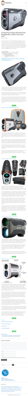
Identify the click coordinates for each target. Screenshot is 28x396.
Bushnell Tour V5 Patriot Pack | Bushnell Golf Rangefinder (12, 59)
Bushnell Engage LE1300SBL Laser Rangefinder (10, 55)
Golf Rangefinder (4, 334)
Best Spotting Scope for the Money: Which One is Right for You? (11, 335)
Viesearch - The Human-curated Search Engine (8, 380)
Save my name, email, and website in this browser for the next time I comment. (13, 357)
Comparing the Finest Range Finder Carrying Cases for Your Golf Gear (11, 390)
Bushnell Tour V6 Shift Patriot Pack (9, 107)
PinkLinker (2, 377)
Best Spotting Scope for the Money (7, 321)
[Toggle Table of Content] (17, 52)
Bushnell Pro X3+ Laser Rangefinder (8, 54)
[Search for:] (6, 365)
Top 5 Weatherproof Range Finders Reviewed (7, 391)
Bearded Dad (8, 2)
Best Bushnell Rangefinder (5, 328)
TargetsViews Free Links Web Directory (7, 379)
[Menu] (26, 3)
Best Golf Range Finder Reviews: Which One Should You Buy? (11, 336)
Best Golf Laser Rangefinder (5, 323)
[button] (14, 331)
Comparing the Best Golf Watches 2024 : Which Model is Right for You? (11, 387)
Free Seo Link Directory (4, 378)
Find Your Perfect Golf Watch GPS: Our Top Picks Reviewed (10, 386)
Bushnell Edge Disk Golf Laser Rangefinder (7, 258)
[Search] (13, 365)
